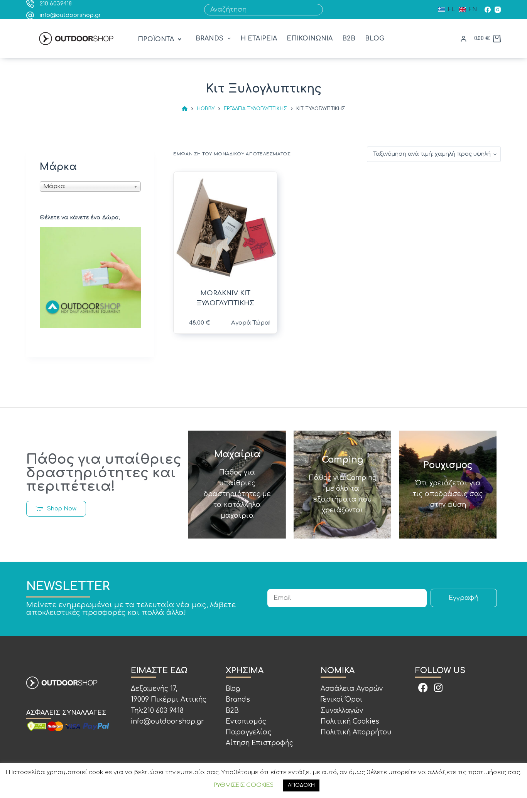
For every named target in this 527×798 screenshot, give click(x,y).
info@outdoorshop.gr (70, 15)
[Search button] (317, 9)
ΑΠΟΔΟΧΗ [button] (301, 785)
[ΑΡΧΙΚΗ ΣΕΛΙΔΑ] (184, 109)
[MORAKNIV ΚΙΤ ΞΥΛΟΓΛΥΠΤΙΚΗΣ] (225, 227)
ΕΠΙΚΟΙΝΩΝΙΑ (310, 38)
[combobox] (257, 9)
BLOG (374, 38)
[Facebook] (488, 10)
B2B (348, 38)
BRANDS (209, 38)
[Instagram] (498, 10)
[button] (160, 39)
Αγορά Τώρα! (251, 323)
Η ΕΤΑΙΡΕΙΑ (258, 38)
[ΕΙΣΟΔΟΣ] (463, 39)
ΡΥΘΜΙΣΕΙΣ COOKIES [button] (244, 785)
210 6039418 (56, 4)
